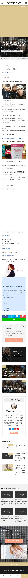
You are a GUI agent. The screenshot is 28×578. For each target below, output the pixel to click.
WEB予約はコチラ (6, 248)
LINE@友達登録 (6, 235)
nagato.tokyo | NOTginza (14, 2)
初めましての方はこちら (9, 72)
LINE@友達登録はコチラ (12, 138)
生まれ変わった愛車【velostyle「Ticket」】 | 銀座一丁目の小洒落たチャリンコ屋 (20, 457)
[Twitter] (11, 316)
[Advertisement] (14, 22)
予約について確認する (14, 340)
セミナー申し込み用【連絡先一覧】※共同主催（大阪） (21, 503)
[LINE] (14, 319)
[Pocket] (23, 316)
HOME (3, 58)
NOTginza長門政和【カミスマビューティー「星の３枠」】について (21, 520)
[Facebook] (5, 316)
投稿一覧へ (13, 432)
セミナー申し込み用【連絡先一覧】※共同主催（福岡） (7, 503)
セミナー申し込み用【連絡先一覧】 (7, 519)
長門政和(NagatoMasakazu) (12, 286)
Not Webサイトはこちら (14, 540)
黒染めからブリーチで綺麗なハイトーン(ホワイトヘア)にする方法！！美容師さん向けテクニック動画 (20, 470)
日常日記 (14, 50)
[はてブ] (17, 316)
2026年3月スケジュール (20, 446)
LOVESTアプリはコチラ (8, 255)
